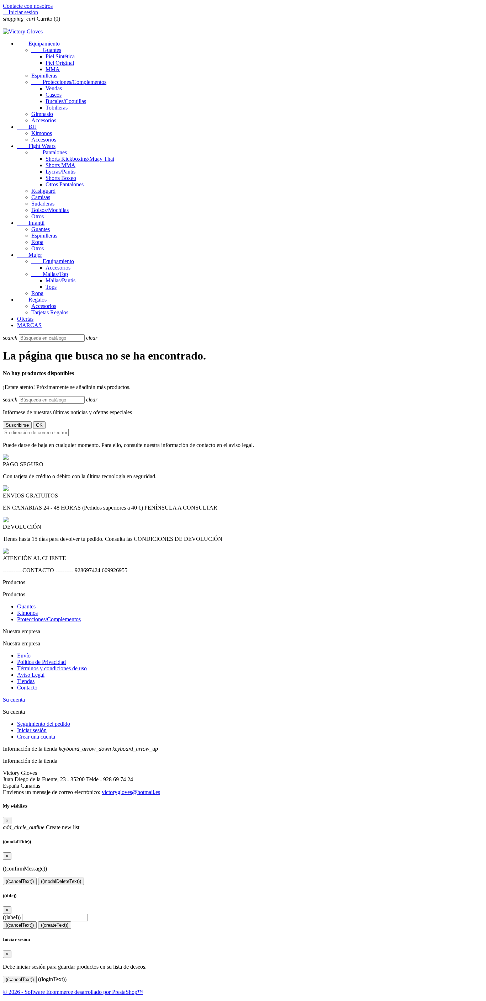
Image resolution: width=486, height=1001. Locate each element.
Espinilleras (44, 76)
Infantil (30, 223)
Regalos (32, 300)
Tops (51, 287)
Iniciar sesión (32, 730)
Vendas (54, 88)
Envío (24, 656)
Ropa (37, 242)
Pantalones (49, 152)
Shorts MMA (60, 165)
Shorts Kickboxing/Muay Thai (80, 159)
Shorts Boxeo (61, 178)
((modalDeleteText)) (61, 881)
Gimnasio (42, 114)
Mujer (29, 255)
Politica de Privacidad (41, 662)
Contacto (27, 688)
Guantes (46, 50)
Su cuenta (14, 700)
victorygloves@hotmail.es (131, 792)
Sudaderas (42, 204)
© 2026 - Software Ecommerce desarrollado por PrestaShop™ (73, 992)
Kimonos (41, 133)
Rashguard (43, 191)
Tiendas (26, 681)
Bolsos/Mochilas (50, 210)
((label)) (12, 917)
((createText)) (54, 925)
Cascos (54, 95)
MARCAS (29, 325)
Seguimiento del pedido (43, 724)
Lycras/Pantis (60, 172)
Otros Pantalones (65, 184)
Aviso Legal (30, 675)
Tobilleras (57, 108)
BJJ (27, 127)
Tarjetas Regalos (49, 312)
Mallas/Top (49, 274)
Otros (37, 216)
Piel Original (60, 63)
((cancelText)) (20, 881)
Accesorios (43, 120)
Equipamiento (38, 44)
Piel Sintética (60, 56)
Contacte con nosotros (28, 6)
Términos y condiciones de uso (52, 668)
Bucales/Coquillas (66, 101)
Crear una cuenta (36, 737)
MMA (53, 69)
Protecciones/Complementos (68, 82)
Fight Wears (36, 146)
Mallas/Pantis (60, 280)
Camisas (40, 197)
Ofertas (25, 319)
